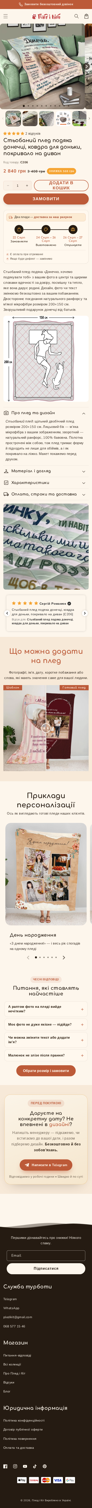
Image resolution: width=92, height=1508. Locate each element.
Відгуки (8, 1382)
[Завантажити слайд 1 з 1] (23, 106)
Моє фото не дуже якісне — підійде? (39, 1024)
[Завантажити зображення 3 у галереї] (46, 118)
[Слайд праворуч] (86, 66)
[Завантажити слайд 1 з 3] (33, 106)
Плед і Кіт (38, 1500)
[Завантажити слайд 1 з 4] (37, 106)
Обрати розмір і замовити (46, 1070)
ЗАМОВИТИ (46, 199)
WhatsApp (11, 1308)
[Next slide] (63, 957)
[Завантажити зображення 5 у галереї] (79, 118)
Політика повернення (20, 1439)
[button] (5, 16)
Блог (6, 1391)
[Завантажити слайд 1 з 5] (42, 106)
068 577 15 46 (14, 1326)
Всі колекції (12, 1364)
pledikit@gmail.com (17, 1317)
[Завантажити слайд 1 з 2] (28, 106)
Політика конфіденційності (23, 1420)
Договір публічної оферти (23, 1429)
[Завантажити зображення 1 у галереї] (13, 118)
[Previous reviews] (7, 613)
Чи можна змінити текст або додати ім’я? (39, 1039)
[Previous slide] (28, 957)
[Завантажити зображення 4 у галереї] (63, 118)
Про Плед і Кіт (14, 1373)
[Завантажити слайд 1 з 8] (55, 106)
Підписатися (46, 1268)
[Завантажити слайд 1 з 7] (50, 106)
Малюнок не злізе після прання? (36, 1055)
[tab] (36, 957)
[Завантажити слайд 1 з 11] (68, 106)
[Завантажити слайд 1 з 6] (46, 106)
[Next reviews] (85, 613)
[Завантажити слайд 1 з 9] (59, 106)
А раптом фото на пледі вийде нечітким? (34, 1008)
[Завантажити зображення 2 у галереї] (30, 118)
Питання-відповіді (17, 1355)
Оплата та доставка (18, 1448)
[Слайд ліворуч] (5, 66)
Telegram (10, 1299)
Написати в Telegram (49, 1165)
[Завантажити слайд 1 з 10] (64, 106)
